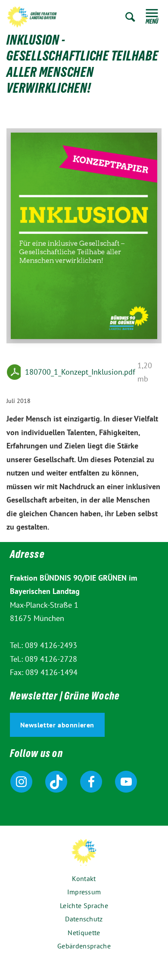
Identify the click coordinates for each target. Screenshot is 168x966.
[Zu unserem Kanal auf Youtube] (126, 781)
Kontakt (84, 878)
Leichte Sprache (84, 905)
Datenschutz (84, 919)
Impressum (84, 891)
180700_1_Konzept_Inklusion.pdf (80, 372)
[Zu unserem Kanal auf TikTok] (56, 781)
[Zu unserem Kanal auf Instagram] (21, 781)
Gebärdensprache (84, 946)
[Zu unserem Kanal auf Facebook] (91, 781)
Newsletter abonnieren (57, 725)
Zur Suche (130, 17)
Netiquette (84, 932)
